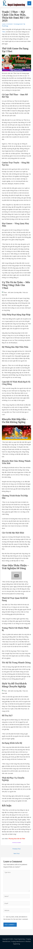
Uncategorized (18, 24)
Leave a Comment (7, 24)
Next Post (17, 853)
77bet (3, 32)
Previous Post (16, 849)
